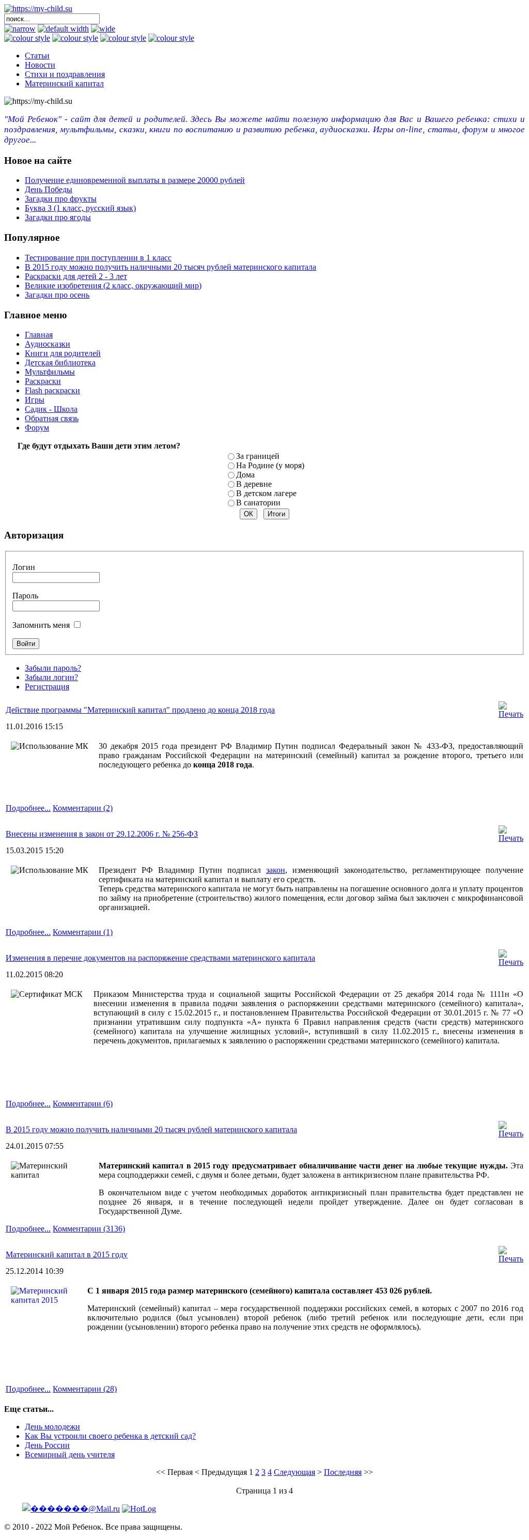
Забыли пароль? (53, 668)
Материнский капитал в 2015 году (67, 1254)
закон (275, 870)
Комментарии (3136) (89, 1228)
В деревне (254, 484)
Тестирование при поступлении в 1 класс (98, 257)
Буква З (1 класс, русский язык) (80, 208)
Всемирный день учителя (70, 1454)
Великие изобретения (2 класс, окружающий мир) (113, 285)
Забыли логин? (51, 677)
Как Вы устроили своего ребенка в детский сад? (110, 1435)
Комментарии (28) (85, 1388)
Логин (23, 567)
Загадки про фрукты (61, 198)
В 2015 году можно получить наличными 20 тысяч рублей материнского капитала (170, 267)
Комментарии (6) (83, 1103)
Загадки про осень (57, 294)
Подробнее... (28, 808)
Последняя (343, 1472)
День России (47, 1445)
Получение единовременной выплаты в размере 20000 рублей (135, 180)
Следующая (294, 1472)
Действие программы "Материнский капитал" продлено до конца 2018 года (140, 709)
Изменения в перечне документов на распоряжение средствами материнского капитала (160, 957)
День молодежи (52, 1426)
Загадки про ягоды (58, 217)
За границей (257, 456)
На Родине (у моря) (270, 465)
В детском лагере (266, 493)
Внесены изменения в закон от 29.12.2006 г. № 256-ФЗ (102, 833)
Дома (245, 474)
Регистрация (47, 686)
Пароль (25, 595)
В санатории (258, 502)
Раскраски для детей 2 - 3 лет (76, 276)
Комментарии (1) (83, 932)
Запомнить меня (41, 625)
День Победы (48, 189)
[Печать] (511, 714)
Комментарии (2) (83, 808)
